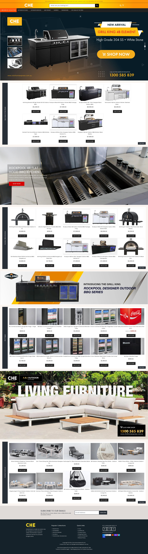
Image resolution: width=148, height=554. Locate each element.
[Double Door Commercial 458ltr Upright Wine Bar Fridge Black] (76, 346)
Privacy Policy (82, 532)
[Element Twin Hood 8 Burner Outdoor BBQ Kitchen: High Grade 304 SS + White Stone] (36, 122)
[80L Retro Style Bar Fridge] (131, 346)
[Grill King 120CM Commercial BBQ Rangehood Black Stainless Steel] (49, 246)
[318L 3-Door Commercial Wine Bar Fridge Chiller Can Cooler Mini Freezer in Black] (22, 346)
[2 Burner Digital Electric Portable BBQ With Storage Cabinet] (49, 217)
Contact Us (81, 530)
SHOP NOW (17, 184)
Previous (7, 338)
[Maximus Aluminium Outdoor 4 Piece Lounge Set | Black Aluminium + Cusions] (49, 451)
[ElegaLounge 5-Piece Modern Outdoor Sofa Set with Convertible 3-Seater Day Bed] (104, 481)
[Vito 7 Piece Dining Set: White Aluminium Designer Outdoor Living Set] (131, 451)
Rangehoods (65, 10)
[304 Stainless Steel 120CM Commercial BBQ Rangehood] (22, 246)
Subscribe (103, 512)
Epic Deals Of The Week (77, 10)
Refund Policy (81, 538)
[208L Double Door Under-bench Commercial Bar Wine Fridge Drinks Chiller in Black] (49, 346)
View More (141, 143)
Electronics (55, 529)
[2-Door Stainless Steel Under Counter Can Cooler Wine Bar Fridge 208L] (104, 346)
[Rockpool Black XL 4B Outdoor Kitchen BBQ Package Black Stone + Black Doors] (104, 246)
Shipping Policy (82, 534)
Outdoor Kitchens (23, 10)
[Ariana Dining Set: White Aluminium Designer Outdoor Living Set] (76, 481)
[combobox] (74, 5)
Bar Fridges (47, 10)
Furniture (55, 534)
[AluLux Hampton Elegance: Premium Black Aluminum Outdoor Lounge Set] (104, 451)
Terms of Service (82, 536)
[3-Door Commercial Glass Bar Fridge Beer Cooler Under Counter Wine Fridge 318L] (104, 316)
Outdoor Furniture (36, 10)
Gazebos (56, 10)
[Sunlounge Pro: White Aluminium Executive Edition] (22, 451)
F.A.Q (79, 529)
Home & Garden (57, 532)
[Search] (97, 5)
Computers (55, 530)
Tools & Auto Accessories (59, 536)
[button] (123, 5)
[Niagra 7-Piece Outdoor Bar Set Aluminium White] (22, 479)
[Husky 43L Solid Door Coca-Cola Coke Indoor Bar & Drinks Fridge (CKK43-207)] (131, 316)
